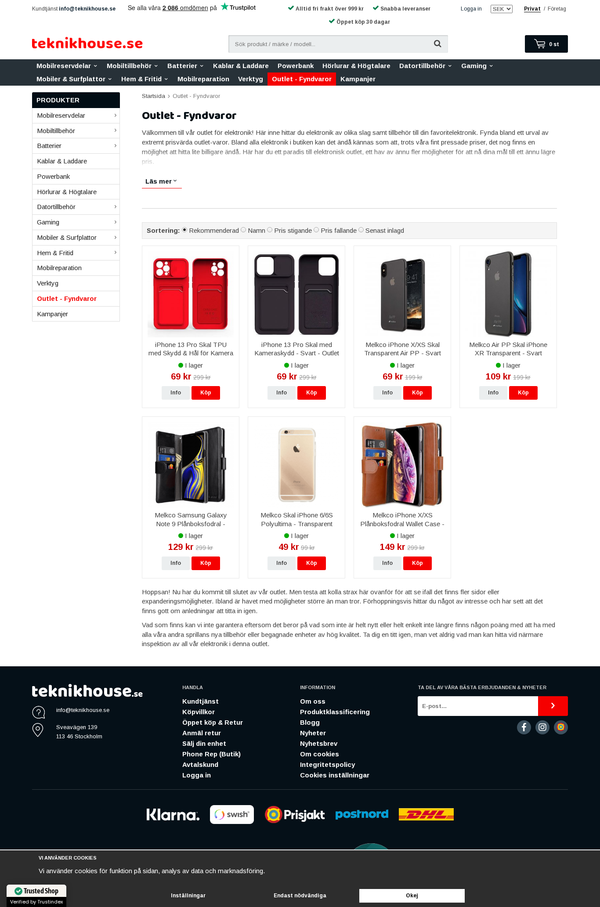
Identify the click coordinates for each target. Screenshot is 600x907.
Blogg (310, 722)
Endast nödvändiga (300, 896)
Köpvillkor (198, 711)
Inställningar (188, 896)
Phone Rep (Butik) (211, 754)
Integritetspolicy (327, 764)
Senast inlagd (384, 230)
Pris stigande (293, 230)
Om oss (312, 701)
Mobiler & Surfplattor (70, 79)
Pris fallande (339, 230)
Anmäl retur (201, 733)
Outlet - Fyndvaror (302, 79)
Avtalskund (200, 764)
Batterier (182, 65)
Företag (557, 9)
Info (175, 393)
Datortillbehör (422, 65)
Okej (412, 896)
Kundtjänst (200, 701)
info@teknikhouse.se (87, 9)
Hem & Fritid (141, 79)
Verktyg (250, 79)
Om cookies (319, 754)
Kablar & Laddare (241, 65)
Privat (532, 9)
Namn (256, 230)
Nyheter (313, 733)
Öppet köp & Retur (212, 722)
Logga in (471, 9)
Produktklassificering (335, 711)
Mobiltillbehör (129, 65)
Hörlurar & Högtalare (356, 65)
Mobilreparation (203, 79)
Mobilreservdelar (63, 65)
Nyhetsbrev (318, 743)
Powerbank (296, 65)
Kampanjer (358, 79)
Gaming (474, 65)
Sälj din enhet (204, 743)
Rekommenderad (214, 230)
